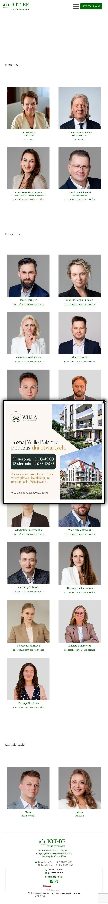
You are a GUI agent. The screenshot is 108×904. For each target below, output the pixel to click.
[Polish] (46, 886)
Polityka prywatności (61, 893)
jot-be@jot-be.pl (55, 872)
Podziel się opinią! (54, 877)
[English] (43, 886)
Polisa (77, 893)
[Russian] (49, 886)
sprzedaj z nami (91, 6)
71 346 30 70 (57, 869)
